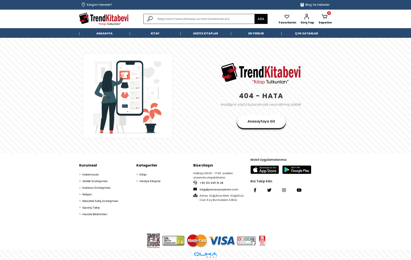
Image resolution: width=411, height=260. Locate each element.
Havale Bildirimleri (94, 214)
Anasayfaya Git (261, 121)
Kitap (143, 174)
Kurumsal (88, 165)
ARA (261, 18)
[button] (307, 19)
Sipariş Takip (91, 208)
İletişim (87, 194)
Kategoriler (146, 165)
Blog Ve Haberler (317, 5)
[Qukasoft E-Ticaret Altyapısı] (205, 255)
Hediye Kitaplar (150, 181)
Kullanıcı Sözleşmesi (96, 188)
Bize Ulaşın (203, 165)
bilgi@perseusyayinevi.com (219, 189)
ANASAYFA (104, 33)
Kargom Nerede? (99, 5)
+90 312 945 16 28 (211, 183)
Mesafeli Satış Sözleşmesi (100, 201)
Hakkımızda (90, 174)
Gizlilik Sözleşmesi (94, 181)
